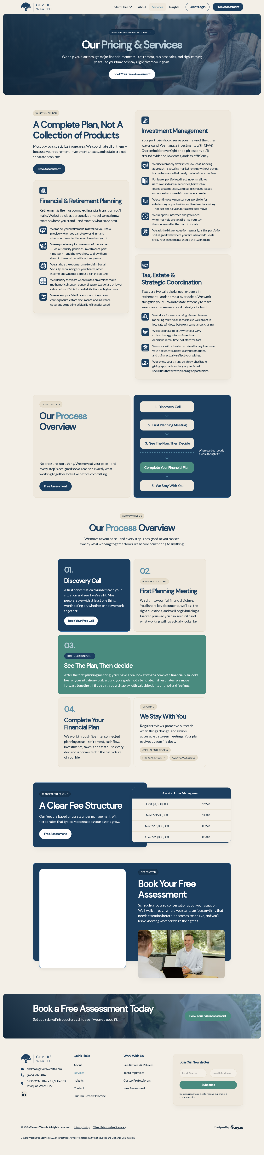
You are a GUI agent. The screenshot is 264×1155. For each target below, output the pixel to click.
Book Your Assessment (207, 1016)
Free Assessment (228, 7)
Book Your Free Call (81, 621)
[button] (123, 7)
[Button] (36, 7)
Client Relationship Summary (109, 1127)
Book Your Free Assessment (132, 74)
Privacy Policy (82, 1127)
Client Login (197, 7)
